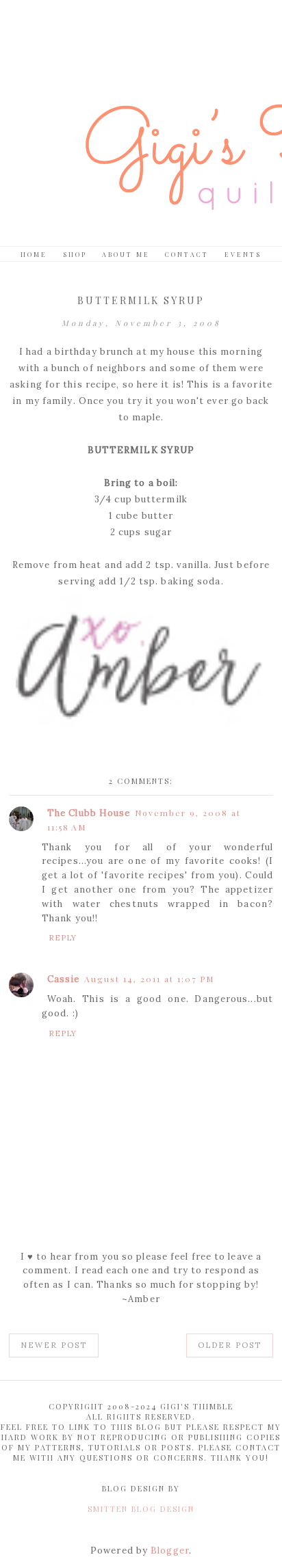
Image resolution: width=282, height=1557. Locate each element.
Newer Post (54, 1345)
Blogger (170, 1550)
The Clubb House (89, 813)
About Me (126, 254)
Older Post (229, 1345)
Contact (187, 254)
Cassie (63, 979)
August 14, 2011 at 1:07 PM (149, 978)
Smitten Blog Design (141, 1509)
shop (75, 254)
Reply (63, 938)
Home (34, 254)
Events (243, 254)
